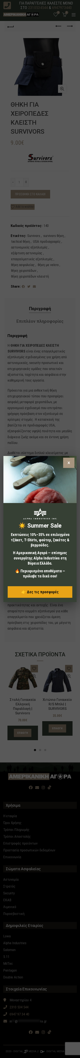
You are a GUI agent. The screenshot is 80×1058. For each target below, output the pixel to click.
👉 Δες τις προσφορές (40, 592)
